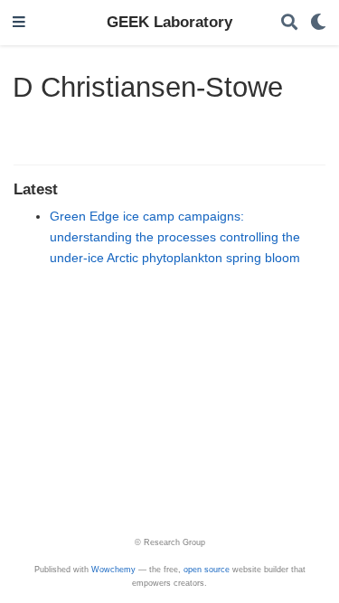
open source (207, 569)
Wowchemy (113, 569)
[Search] (289, 23)
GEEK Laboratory (169, 22)
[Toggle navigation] (19, 23)
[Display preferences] (318, 23)
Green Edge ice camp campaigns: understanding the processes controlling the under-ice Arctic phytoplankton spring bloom (175, 237)
